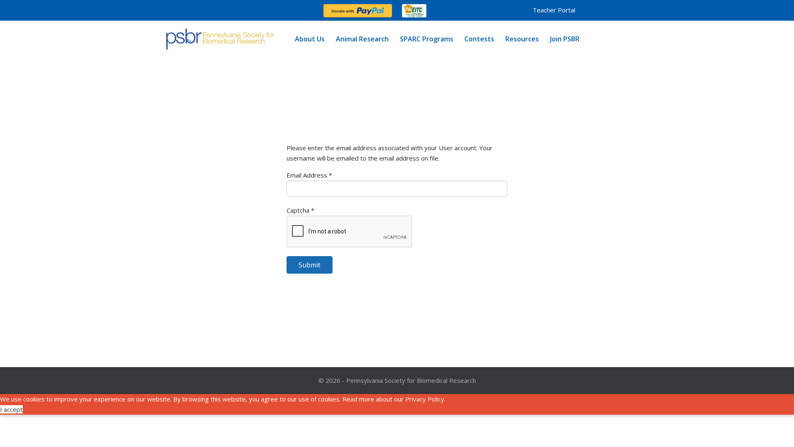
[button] (547, 10)
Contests (479, 38)
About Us (310, 38)
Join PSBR (564, 38)
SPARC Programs (426, 38)
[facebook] (174, 10)
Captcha (300, 210)
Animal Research (362, 38)
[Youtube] (227, 10)
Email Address (309, 175)
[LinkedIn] (240, 10)
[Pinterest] (214, 10)
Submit (309, 264)
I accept (11, 409)
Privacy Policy (424, 399)
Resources (522, 38)
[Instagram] (201, 10)
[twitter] (187, 10)
